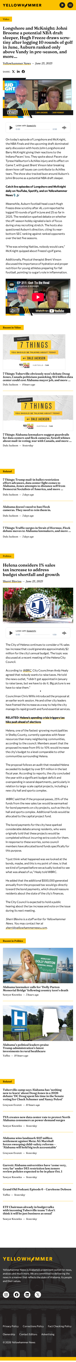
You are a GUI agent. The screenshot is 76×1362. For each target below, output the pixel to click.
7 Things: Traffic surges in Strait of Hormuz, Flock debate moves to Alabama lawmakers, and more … (37, 529)
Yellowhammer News (17, 63)
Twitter (13, 72)
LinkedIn (18, 72)
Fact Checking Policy (59, 1326)
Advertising (47, 1334)
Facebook (23, 72)
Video (6, 19)
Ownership (9, 1334)
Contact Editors (28, 1334)
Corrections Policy (33, 1326)
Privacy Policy (11, 1326)
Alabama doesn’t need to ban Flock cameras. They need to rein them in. (27, 508)
